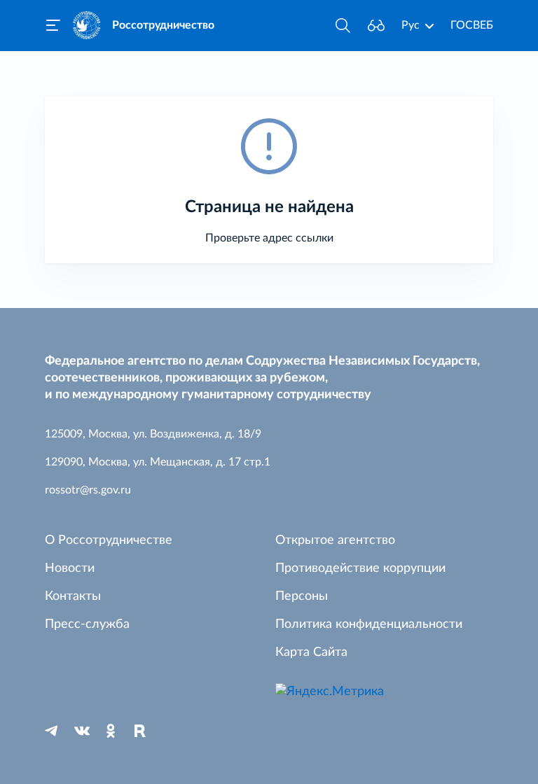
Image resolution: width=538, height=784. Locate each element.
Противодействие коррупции (360, 568)
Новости (70, 568)
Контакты (73, 596)
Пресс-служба (87, 624)
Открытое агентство (335, 540)
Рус (410, 25)
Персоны (301, 596)
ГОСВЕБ (471, 25)
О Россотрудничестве (108, 540)
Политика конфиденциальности (368, 624)
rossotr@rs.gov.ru (88, 490)
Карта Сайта (311, 652)
